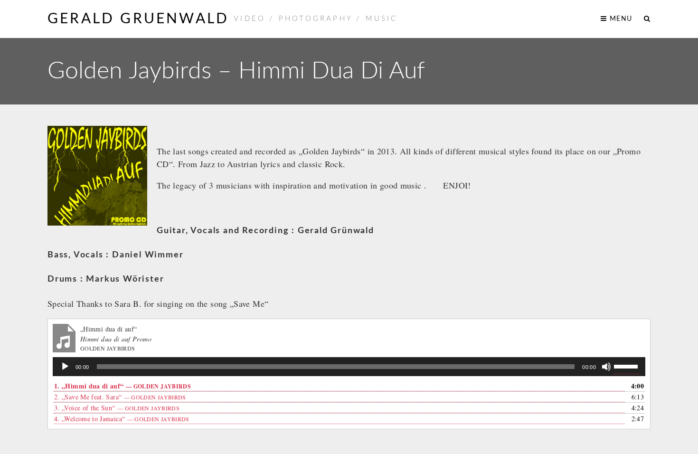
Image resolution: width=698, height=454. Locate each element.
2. (120, 396)
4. (121, 418)
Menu (619, 19)
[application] (349, 366)
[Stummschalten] (606, 366)
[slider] (627, 365)
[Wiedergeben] (65, 366)
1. (122, 386)
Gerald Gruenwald (138, 19)
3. (116, 407)
